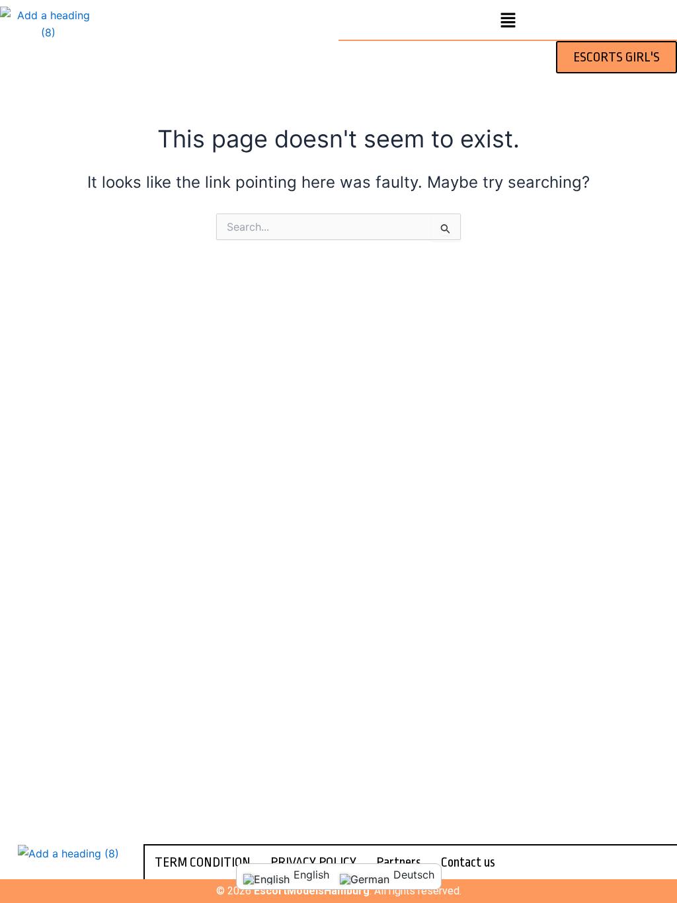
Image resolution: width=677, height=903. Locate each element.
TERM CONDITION (203, 862)
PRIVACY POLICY (313, 862)
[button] (508, 21)
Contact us (468, 862)
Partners (398, 862)
